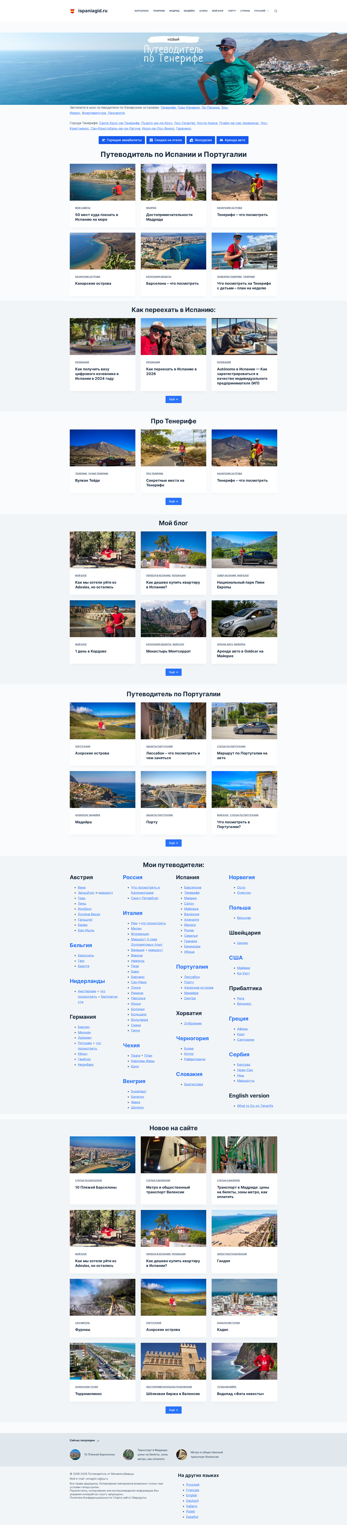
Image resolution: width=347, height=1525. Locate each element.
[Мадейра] (102, 789)
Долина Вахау (89, 914)
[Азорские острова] (102, 720)
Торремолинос (88, 1394)
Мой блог (218, 10)
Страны (245, 10)
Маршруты (246, 1081)
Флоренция (140, 934)
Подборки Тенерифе (229, 276)
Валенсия (191, 914)
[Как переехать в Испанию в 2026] (173, 336)
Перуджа (138, 998)
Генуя (135, 1030)
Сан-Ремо (139, 982)
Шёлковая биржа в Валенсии (173, 1394)
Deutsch (192, 1501)
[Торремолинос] (102, 1361)
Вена (81, 887)
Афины (242, 1029)
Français (192, 1490)
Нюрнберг (86, 1064)
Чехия (131, 1045)
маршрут (105, 893)
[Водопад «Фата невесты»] (244, 1361)
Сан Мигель (82, 1322)
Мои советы (82, 207)
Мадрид (174, 10)
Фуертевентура (94, 113)
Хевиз (135, 1102)
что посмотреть (153, 923)
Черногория (192, 1038)
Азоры (203, 10)
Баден (82, 925)
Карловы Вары (143, 1061)
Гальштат (85, 919)
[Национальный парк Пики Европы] (244, 549)
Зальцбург (86, 893)
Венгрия (134, 1081)
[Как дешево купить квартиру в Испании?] (173, 549)
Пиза (135, 966)
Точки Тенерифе (98, 473)
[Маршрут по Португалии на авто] (244, 720)
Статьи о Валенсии (158, 1180)
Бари (135, 971)
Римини (137, 993)
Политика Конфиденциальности (91, 1497)
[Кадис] (244, 1297)
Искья (136, 1004)
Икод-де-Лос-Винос (158, 128)
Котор (189, 1054)
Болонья (138, 1009)
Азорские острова (92, 753)
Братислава (193, 1084)
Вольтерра (139, 1020)
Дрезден (84, 1038)
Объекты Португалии (159, 746)
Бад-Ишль (86, 930)
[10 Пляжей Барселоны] (102, 1154)
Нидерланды (87, 981)
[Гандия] (244, 1228)
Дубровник (193, 1023)
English (191, 1495)
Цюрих (242, 943)
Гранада (190, 941)
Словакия (189, 1074)
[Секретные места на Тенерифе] (173, 447)
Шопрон (137, 1107)
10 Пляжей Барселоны (96, 1187)
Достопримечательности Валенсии (169, 1386)
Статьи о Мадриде (228, 1180)
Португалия (82, 746)
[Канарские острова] (102, 251)
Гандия (223, 1261)
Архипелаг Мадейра (87, 815)
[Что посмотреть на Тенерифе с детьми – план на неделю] (244, 251)
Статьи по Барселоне (88, 1180)
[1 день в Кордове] (102, 618)
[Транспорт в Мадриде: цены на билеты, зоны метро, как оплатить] (244, 1154)
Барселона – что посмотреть (172, 283)
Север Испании (226, 575)
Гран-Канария (189, 107)
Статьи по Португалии (231, 746)
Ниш (240, 1075)
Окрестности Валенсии (232, 1254)
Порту (232, 10)
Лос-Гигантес (184, 123)
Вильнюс (244, 1004)
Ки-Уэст (243, 973)
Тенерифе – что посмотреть (242, 215)
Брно (135, 1066)
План (148, 1055)
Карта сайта (122, 1497)
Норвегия (242, 877)
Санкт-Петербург (145, 898)
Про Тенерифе (154, 473)
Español (192, 1517)
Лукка (136, 987)
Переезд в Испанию (158, 575)
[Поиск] (276, 11)
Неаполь (138, 961)
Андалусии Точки (228, 1322)
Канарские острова (229, 207)
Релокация (82, 362)
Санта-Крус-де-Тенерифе (119, 123)
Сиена (136, 1025)
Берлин (84, 1027)
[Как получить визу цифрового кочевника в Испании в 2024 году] (102, 336)
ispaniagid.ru (93, 10)
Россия (132, 877)
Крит (241, 1034)
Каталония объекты (158, 276)
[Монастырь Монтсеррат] (173, 618)
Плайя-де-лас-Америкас (239, 123)
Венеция (137, 950)
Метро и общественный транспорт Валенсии (207, 1454)
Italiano (191, 1506)
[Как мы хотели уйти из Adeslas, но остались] (102, 549)
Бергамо (138, 977)
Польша (240, 907)
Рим (134, 923)
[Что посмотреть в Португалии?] (244, 789)
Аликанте (191, 919)
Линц (82, 903)
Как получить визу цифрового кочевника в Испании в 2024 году (97, 374)
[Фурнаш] (102, 1297)
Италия (132, 913)
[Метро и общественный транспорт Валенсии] (173, 1154)
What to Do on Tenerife (255, 1106)
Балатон (137, 1097)
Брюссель (86, 955)
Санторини (245, 1039)
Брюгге (83, 966)
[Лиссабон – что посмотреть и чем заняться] (173, 720)
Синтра (190, 998)
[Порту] (173, 789)
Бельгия (81, 945)
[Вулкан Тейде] (102, 447)
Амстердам (87, 991)
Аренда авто (225, 644)
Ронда (189, 930)
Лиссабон (192, 977)
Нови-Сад (245, 1070)
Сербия (239, 1054)
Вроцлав (244, 918)
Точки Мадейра (226, 1386)
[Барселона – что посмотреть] (173, 251)
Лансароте (116, 113)
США (236, 957)
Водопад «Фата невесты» (240, 1394)
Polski (190, 1511)
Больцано (139, 1014)
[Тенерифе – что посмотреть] (244, 182)
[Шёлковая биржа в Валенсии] (173, 1361)
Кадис (222, 1329)
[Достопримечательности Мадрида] (173, 182)
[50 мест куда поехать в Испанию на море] (102, 182)
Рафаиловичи (194, 1059)
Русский (259, 10)
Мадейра (189, 10)
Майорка (239, 644)
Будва (189, 1048)
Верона (137, 955)
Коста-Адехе (207, 123)
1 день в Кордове (90, 651)
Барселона (142, 10)
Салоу (189, 903)
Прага (135, 1055)
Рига (240, 998)
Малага (190, 925)
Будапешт (139, 1091)
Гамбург (84, 1059)
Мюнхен (84, 1032)
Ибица (189, 952)
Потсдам (85, 1043)
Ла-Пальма (210, 107)
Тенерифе (159, 10)
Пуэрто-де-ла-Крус (156, 123)
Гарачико (183, 128)
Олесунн (244, 893)
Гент (81, 961)
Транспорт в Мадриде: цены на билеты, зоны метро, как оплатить (243, 1192)
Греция (238, 1018)
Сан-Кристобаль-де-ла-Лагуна (115, 128)
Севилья (191, 936)
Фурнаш (82, 1329)
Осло (241, 887)
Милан (136, 928)
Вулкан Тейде (87, 480)
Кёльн (82, 1054)
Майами (243, 968)
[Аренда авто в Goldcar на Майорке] (244, 618)
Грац (81, 898)
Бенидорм (192, 946)
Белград (243, 1064)
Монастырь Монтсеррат (168, 651)
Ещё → (173, 399)
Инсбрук (85, 909)
